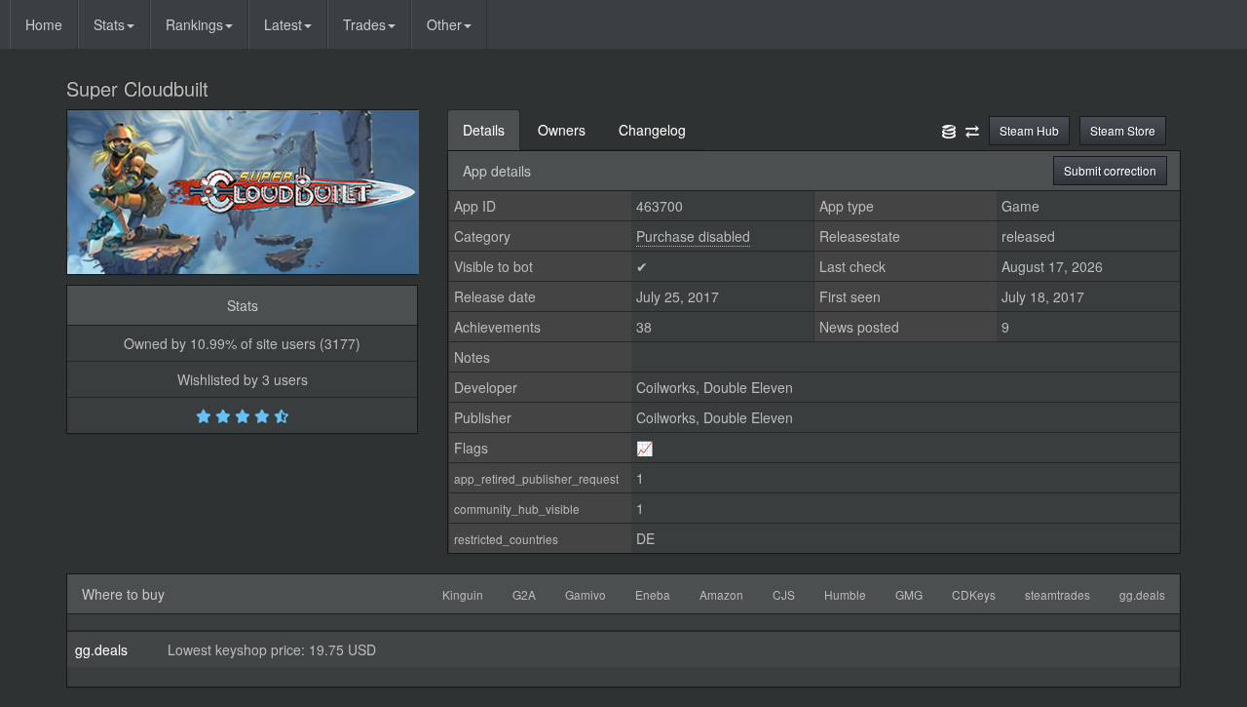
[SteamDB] (949, 129)
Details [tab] (484, 129)
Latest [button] (283, 24)
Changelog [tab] (652, 129)
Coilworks (666, 387)
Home (43, 24)
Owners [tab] (562, 129)
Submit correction (1110, 170)
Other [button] (444, 24)
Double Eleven (748, 387)
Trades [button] (364, 24)
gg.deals (101, 649)
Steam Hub (1029, 130)
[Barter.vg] (972, 129)
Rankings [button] (194, 24)
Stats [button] (109, 24)
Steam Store (1122, 130)
